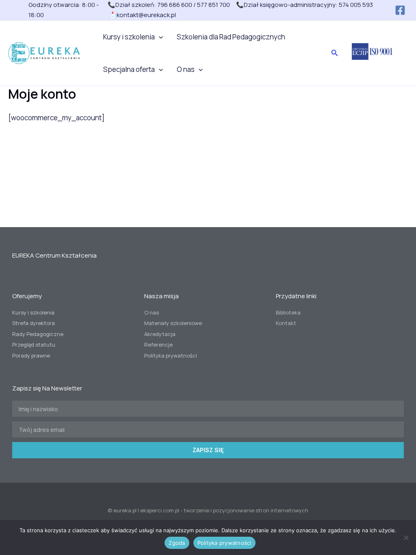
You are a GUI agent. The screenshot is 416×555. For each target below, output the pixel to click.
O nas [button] (186, 69)
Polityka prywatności (224, 543)
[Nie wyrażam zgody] (406, 537)
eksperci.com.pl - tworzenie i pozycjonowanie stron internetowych (224, 510)
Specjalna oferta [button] (129, 69)
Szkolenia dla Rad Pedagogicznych (231, 36)
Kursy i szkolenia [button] (129, 36)
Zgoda (177, 543)
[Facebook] (400, 10)
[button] (159, 37)
